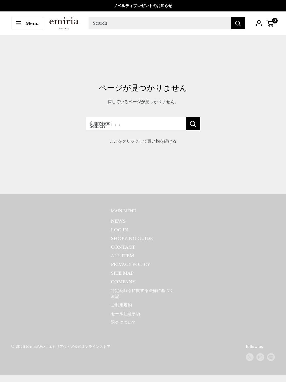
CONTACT (123, 247)
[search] (160, 23)
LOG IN (119, 229)
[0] (270, 23)
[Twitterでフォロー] (250, 357)
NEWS (118, 221)
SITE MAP (122, 273)
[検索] (238, 23)
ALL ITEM (122, 255)
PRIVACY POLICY (130, 264)
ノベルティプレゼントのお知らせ (143, 5)
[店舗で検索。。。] (193, 123)
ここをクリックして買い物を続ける (143, 141)
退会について (123, 322)
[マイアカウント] (259, 23)
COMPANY (123, 281)
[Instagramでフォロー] (260, 357)
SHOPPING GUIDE (132, 238)
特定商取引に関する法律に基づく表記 (142, 293)
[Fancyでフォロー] (271, 357)
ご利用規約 (121, 305)
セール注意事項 (125, 313)
